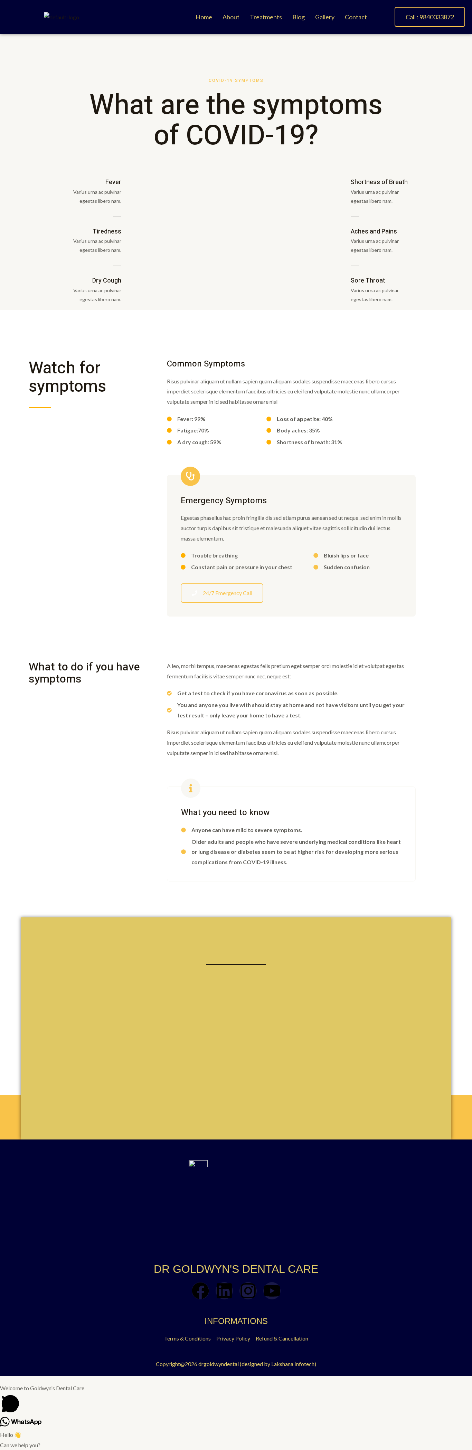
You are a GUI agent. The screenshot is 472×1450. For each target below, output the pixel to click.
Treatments (266, 17)
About (231, 17)
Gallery (324, 17)
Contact (356, 17)
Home (204, 17)
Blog (298, 17)
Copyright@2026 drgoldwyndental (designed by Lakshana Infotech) (236, 1364)
